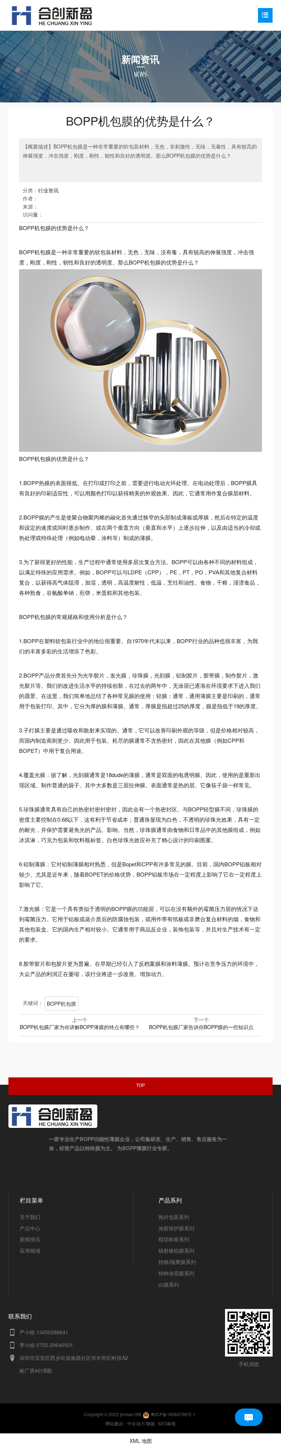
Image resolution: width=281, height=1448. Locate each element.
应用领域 (30, 1250)
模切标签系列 (173, 1239)
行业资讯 (48, 190)
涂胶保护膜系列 (176, 1228)
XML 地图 (141, 1440)
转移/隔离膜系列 (177, 1261)
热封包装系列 (173, 1216)
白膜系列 (168, 1284)
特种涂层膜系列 (176, 1273)
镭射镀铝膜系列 (176, 1250)
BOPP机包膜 (61, 1003)
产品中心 (30, 1228)
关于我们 (30, 1216)
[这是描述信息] (12, 1332)
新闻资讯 (30, 1239)
